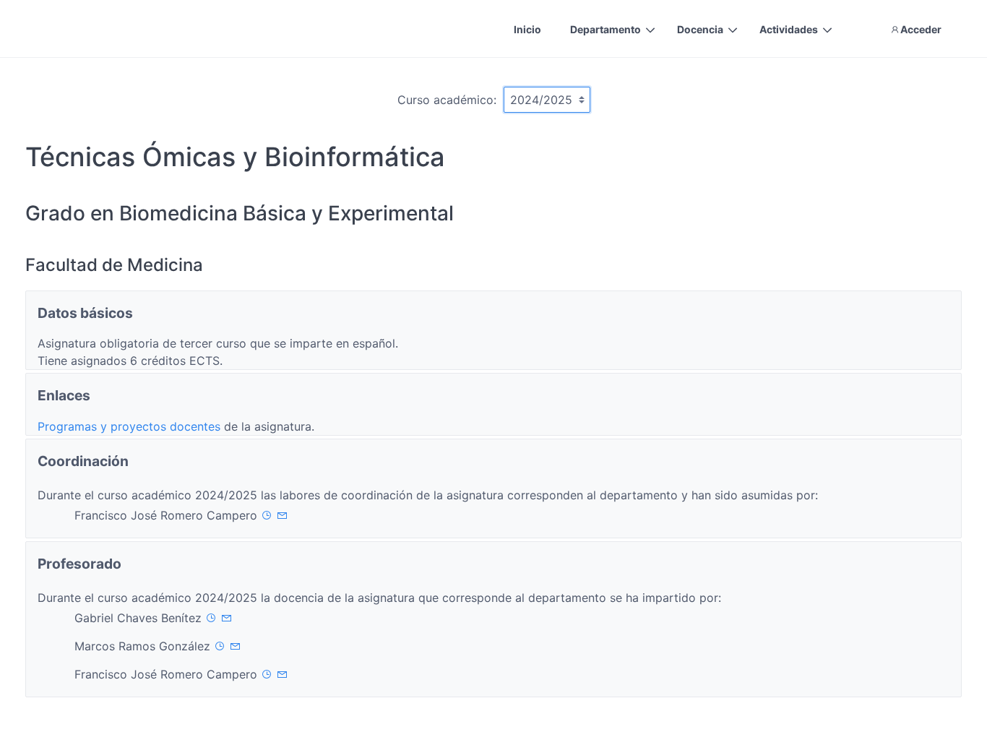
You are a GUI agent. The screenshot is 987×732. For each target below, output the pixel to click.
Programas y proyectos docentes (131, 426)
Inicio (527, 29)
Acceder (920, 29)
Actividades (788, 29)
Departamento (605, 29)
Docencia (700, 29)
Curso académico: (446, 99)
